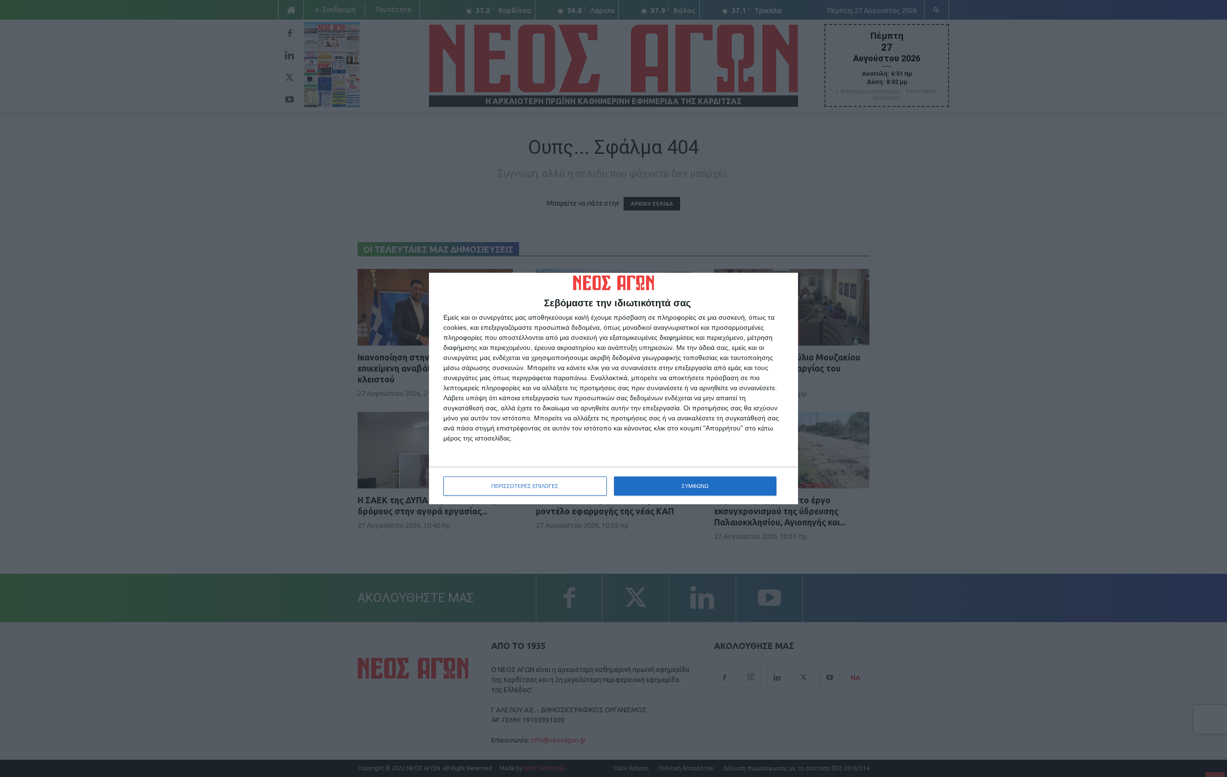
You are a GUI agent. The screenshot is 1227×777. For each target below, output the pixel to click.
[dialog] (613, 389)
